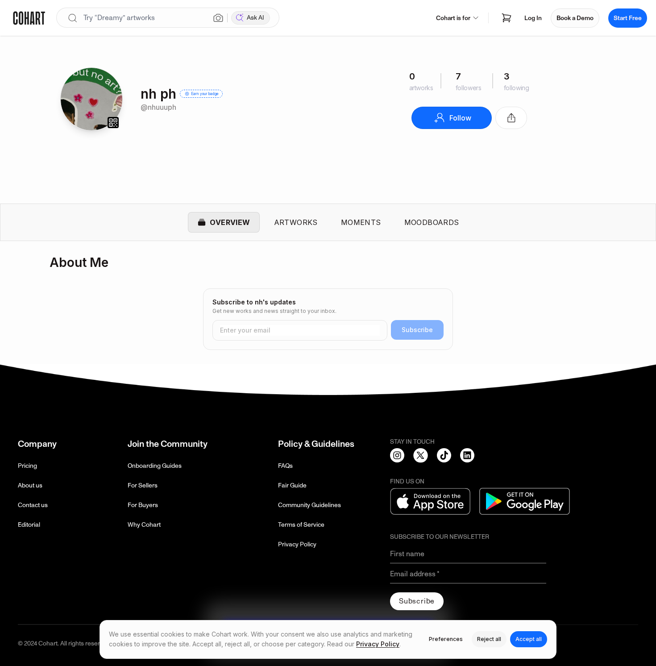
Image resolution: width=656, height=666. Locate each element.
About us (30, 485)
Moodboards (431, 222)
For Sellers (143, 485)
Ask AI (255, 17)
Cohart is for (453, 18)
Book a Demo (575, 18)
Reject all (489, 639)
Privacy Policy (297, 544)
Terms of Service (301, 524)
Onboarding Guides (155, 466)
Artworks (296, 222)
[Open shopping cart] (506, 18)
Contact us (33, 505)
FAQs (285, 466)
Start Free (628, 18)
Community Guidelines (309, 505)
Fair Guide (292, 485)
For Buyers (143, 505)
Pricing (27, 466)
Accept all (528, 639)
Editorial (29, 524)
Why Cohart (144, 524)
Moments (361, 222)
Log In (533, 18)
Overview (230, 222)
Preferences (446, 639)
